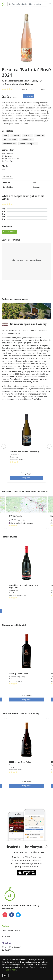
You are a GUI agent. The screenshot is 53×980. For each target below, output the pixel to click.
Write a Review (9, 231)
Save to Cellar (27, 89)
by (17, 84)
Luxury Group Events (11, 930)
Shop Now (28, 96)
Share (42, 89)
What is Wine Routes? (11, 947)
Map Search (7, 936)
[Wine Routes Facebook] (11, 914)
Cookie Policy (11, 970)
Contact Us (6, 950)
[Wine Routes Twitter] (18, 914)
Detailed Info (7, 177)
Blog (4, 933)
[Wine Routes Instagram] (4, 914)
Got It (6, 975)
